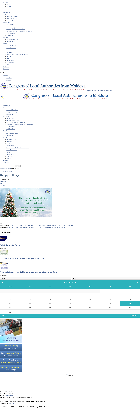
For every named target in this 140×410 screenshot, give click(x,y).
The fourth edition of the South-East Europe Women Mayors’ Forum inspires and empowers (41, 225)
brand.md (11, 403)
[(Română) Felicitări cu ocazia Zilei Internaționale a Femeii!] (4, 255)
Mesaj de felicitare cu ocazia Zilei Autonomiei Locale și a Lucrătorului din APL (29, 272)
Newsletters (10, 63)
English (5, 2)
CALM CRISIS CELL (12, 46)
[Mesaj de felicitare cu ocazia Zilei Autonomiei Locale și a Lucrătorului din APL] (4, 268)
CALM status (10, 25)
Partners (6, 67)
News (8, 50)
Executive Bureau (11, 18)
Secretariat (9, 20)
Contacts (6, 69)
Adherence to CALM (12, 39)
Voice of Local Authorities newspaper (17, 54)
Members (6, 37)
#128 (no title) (10, 35)
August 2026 (70, 282)
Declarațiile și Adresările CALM (15, 29)
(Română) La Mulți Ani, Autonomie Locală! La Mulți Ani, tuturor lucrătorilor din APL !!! (36, 227)
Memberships (10, 41)
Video (8, 58)
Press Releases (11, 48)
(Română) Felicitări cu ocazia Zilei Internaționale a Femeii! (22, 258)
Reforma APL (10, 52)
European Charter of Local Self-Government (19, 31)
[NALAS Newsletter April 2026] (4, 241)
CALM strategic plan (12, 27)
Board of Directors (12, 16)
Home (1, 168)
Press (5, 44)
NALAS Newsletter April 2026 (11, 245)
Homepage (6, 12)
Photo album (10, 60)
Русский (8, 6)
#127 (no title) (10, 33)
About (5, 14)
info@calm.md (9, 395)
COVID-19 (9, 65)
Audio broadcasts (11, 56)
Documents (6, 22)
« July (3, 316)
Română (9, 4)
